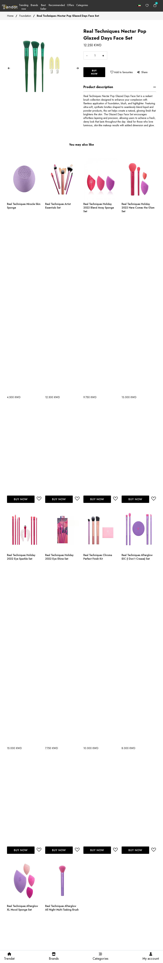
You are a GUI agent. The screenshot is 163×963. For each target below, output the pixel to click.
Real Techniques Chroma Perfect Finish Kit (97, 557)
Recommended (57, 5)
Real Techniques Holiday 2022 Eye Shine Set (59, 557)
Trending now (23, 7)
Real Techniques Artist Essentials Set (58, 205)
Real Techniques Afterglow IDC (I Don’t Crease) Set (137, 557)
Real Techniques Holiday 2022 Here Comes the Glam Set (138, 207)
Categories (82, 5)
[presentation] (9, 68)
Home (10, 16)
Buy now (94, 72)
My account (150, 958)
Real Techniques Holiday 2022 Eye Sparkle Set (21, 557)
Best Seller (43, 7)
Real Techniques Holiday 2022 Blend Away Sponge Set (98, 207)
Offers (70, 5)
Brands (34, 5)
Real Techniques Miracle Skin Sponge (23, 205)
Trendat (9, 958)
